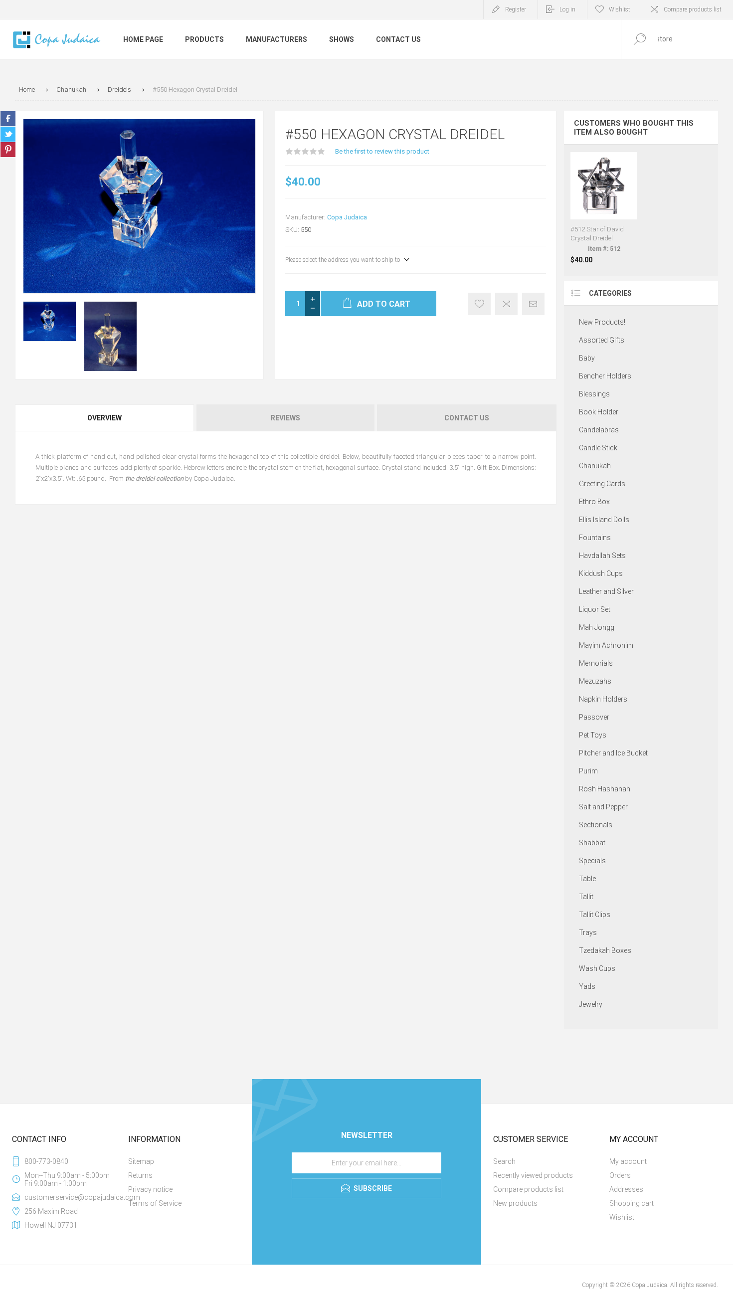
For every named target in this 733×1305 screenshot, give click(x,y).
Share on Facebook (7, 118)
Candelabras (599, 430)
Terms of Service (155, 1203)
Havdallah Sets (602, 555)
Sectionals (595, 825)
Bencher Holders (605, 376)
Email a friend (533, 304)
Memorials (596, 663)
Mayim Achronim (606, 645)
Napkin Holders (603, 699)
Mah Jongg (596, 627)
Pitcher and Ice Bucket (613, 753)
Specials (592, 861)
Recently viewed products (533, 1175)
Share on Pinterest (7, 149)
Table (587, 879)
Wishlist (621, 1217)
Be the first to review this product (382, 151)
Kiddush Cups (601, 573)
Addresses (626, 1189)
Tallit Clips (594, 915)
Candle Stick (598, 448)
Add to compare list (506, 304)
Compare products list (693, 9)
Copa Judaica (347, 217)
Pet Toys (592, 735)
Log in (567, 9)
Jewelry (590, 1004)
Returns (140, 1175)
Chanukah (595, 466)
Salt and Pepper (603, 807)
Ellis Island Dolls (604, 520)
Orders (620, 1175)
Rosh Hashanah (604, 789)
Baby (587, 358)
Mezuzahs (595, 681)
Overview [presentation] (104, 418)
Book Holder (598, 412)
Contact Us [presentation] (466, 418)
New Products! (602, 322)
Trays (588, 932)
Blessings (594, 394)
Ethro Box (594, 502)
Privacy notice (150, 1189)
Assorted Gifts (601, 340)
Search (504, 1161)
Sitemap (141, 1161)
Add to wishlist (479, 304)
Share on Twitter (7, 134)
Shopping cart (631, 1203)
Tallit (586, 897)
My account (628, 1161)
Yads (587, 986)
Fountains (595, 538)
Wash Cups (597, 968)
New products (515, 1203)
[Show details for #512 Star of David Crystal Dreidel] (604, 208)
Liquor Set (594, 609)
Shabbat (592, 843)
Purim (588, 771)
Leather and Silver (606, 591)
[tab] (105, 417)
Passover (594, 717)
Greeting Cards (602, 484)
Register (515, 9)
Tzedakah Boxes (605, 950)
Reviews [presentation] (285, 418)
